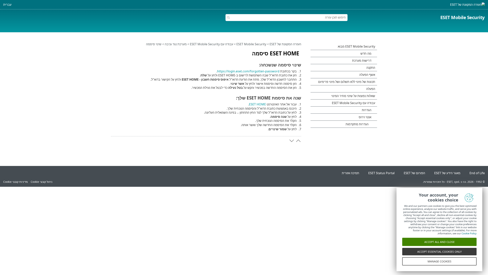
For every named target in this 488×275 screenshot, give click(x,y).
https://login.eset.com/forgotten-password (248, 71)
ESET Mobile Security (462, 17)
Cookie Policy (469, 233)
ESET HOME (257, 104)
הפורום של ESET (414, 173)
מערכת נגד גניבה (176, 44)
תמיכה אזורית (350, 173)
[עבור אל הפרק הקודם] (298, 141)
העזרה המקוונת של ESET (285, 44)
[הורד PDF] (119, 52)
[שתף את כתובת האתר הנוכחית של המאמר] (124, 52)
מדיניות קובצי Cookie (15, 182)
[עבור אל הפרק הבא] (292, 141)
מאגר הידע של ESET (447, 173)
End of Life (477, 173)
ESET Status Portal (381, 173)
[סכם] (113, 52)
